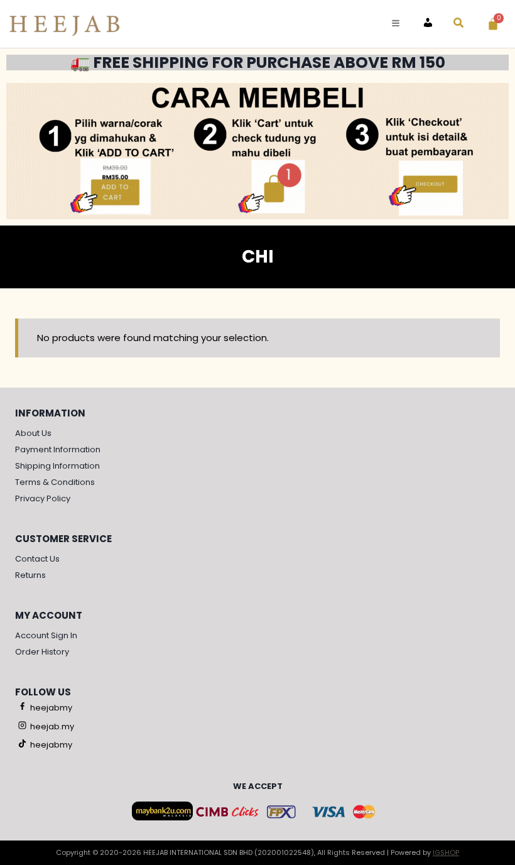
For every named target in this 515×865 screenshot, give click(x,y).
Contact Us (37, 559)
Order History (42, 652)
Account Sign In (46, 635)
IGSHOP (446, 852)
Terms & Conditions (55, 482)
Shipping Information (57, 466)
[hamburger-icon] (395, 24)
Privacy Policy (42, 498)
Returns (30, 575)
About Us (33, 433)
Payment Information (57, 449)
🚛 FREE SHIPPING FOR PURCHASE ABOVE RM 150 (257, 62)
